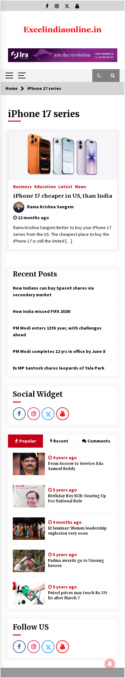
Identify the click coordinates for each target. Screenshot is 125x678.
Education (45, 186)
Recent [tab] (60, 441)
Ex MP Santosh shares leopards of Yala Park (58, 368)
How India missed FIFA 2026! (42, 311)
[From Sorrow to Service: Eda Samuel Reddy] (29, 464)
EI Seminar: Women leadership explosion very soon (77, 531)
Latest (65, 186)
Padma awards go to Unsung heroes (76, 563)
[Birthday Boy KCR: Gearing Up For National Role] (29, 496)
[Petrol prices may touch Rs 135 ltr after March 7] (29, 593)
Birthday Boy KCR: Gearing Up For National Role (77, 499)
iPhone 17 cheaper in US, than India (62, 196)
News (80, 186)
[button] (99, 75)
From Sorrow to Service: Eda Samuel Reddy (75, 466)
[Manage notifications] (110, 664)
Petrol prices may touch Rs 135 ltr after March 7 (77, 596)
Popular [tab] (27, 441)
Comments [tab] (99, 441)
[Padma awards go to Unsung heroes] (29, 561)
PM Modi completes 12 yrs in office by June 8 (59, 351)
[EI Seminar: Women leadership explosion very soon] (29, 528)
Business (22, 186)
